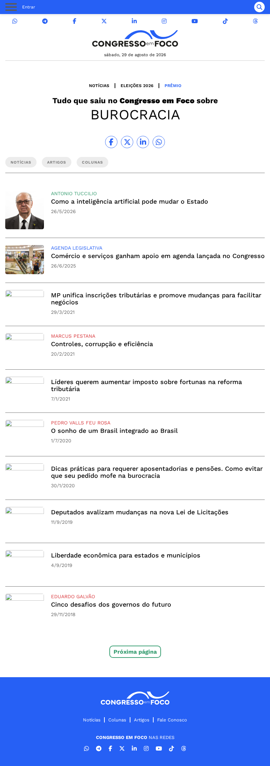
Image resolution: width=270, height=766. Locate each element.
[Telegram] (45, 21)
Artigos (141, 719)
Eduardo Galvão (73, 596)
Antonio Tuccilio (74, 193)
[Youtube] (195, 21)
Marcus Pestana (73, 336)
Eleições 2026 (137, 85)
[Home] (135, 38)
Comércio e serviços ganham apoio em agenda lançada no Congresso (158, 255)
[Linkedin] (134, 21)
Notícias (99, 85)
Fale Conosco (172, 719)
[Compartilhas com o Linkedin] (143, 142)
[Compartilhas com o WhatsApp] (159, 142)
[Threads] (255, 21)
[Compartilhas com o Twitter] (127, 142)
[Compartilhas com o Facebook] (111, 142)
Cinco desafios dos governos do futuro (111, 604)
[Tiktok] (225, 21)
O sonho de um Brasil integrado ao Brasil (114, 430)
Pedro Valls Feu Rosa (80, 422)
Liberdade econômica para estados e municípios (125, 555)
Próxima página (135, 651)
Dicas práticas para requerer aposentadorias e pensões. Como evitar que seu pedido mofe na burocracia (157, 472)
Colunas (117, 719)
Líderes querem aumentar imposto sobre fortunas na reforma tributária (146, 385)
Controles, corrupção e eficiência (102, 344)
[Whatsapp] (14, 21)
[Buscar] (259, 7)
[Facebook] (74, 21)
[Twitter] (104, 21)
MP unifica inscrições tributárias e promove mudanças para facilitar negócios (156, 298)
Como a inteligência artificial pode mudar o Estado (129, 201)
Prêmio (173, 85)
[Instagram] (164, 21)
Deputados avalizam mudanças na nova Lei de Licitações (140, 512)
